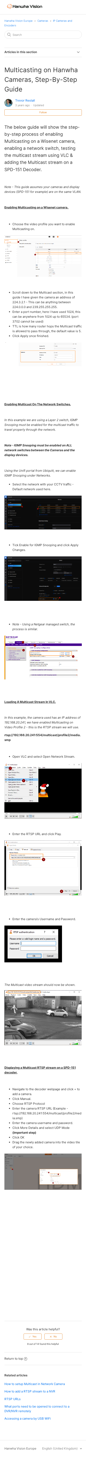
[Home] (24, 10)
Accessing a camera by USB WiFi (27, 1418)
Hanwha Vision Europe (18, 20)
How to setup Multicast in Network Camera (34, 1384)
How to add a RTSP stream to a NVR (29, 1391)
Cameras (42, 20)
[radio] (33, 1337)
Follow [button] (43, 112)
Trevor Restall (25, 100)
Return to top (13, 1358)
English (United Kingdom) (60, 1448)
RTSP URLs (12, 1399)
